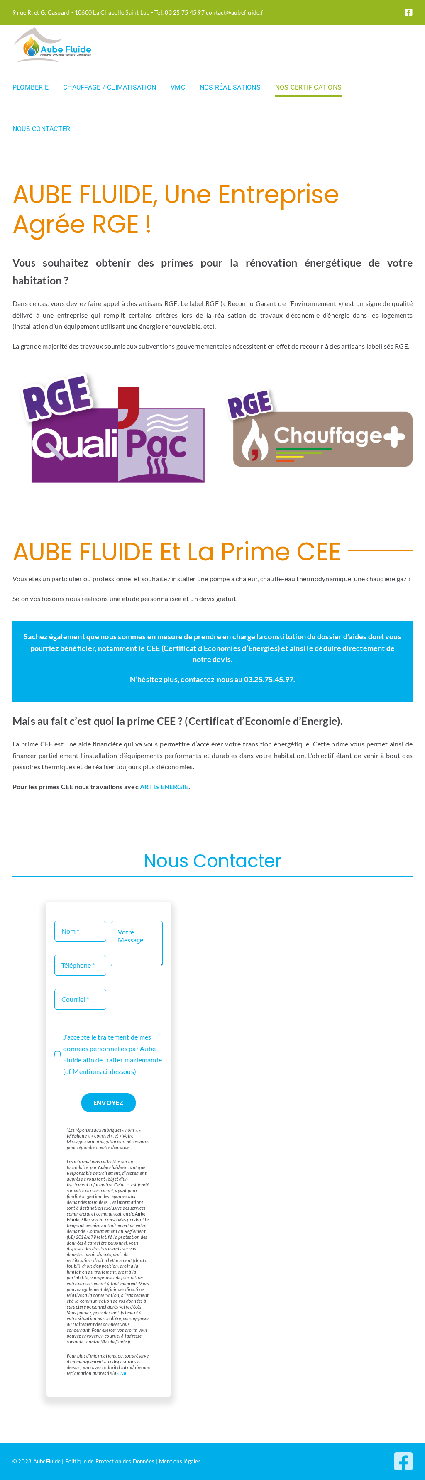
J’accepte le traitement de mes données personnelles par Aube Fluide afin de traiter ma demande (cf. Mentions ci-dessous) (112, 1054)
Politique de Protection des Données (109, 1461)
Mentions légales (180, 1461)
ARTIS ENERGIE (164, 786)
